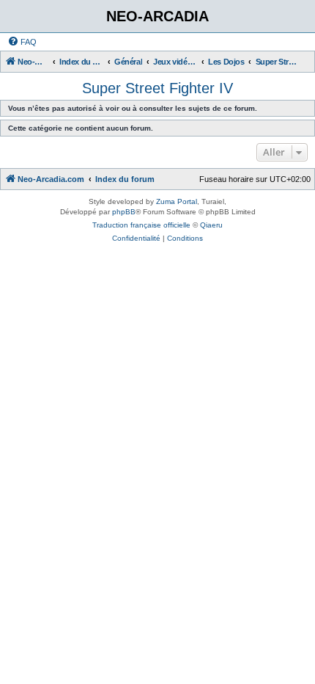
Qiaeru (211, 225)
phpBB (124, 212)
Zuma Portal (176, 201)
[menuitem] (22, 42)
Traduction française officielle (141, 225)
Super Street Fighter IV (157, 88)
